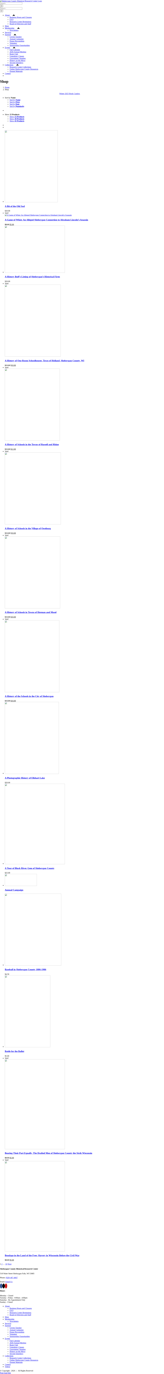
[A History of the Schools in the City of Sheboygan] (32, 692)
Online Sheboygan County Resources (24, 1360)
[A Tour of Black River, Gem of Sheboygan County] (35, 864)
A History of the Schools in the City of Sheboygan (29, 696)
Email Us (8, 1282)
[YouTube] (6, 1286)
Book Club (14, 1345)
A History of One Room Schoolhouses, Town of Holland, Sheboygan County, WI (44, 360)
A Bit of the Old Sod (15, 206)
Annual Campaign (14, 890)
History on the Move (17, 1351)
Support (8, 1326)
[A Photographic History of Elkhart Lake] (32, 773)
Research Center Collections (20, 1358)
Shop (7, 1317)
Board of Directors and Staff (20, 1315)
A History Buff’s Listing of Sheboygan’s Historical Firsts (32, 276)
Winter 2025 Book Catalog (69, 94)
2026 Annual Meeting (18, 1343)
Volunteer (13, 1334)
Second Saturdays (16, 1354)
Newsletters (14, 1321)
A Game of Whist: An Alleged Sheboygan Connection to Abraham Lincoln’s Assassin (46, 220)
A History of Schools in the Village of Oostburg (28, 528)
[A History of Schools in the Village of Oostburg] (33, 524)
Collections (9, 1356)
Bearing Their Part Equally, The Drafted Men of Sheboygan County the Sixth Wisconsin (48, 1153)
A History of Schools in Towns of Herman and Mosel (30, 612)
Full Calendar (15, 1341)
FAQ (11, 1310)
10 (6, 1264)
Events (7, 1339)
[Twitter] (3, 1286)
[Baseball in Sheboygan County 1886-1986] (33, 965)
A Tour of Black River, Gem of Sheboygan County (29, 868)
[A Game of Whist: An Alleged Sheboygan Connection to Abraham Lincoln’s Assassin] (38, 215)
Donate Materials (16, 1362)
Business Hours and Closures (21, 1308)
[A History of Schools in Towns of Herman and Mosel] (32, 608)
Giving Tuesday (16, 1328)
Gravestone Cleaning (18, 1349)
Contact (8, 1364)
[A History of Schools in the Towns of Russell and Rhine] (32, 440)
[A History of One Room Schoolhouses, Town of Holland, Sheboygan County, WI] (33, 356)
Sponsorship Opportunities (20, 1336)
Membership (9, 1319)
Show (17, 117)
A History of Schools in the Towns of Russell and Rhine (32, 444)
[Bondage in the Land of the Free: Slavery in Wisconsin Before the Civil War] (35, 1251)
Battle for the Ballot (14, 1051)
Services (8, 1323)
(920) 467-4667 (12, 1278)
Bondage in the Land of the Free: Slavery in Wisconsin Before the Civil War (42, 1255)
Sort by (15, 100)
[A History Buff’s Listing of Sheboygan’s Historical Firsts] (35, 272)
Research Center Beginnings (20, 1313)
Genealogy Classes (17, 1347)
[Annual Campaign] (21, 885)
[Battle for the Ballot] (27, 1047)
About (7, 1306)
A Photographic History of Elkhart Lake (25, 778)
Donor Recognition (17, 1332)
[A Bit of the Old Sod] (31, 202)
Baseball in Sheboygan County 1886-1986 (25, 969)
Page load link (5, 1373)
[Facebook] (1, 1286)
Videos (7, 1367)
